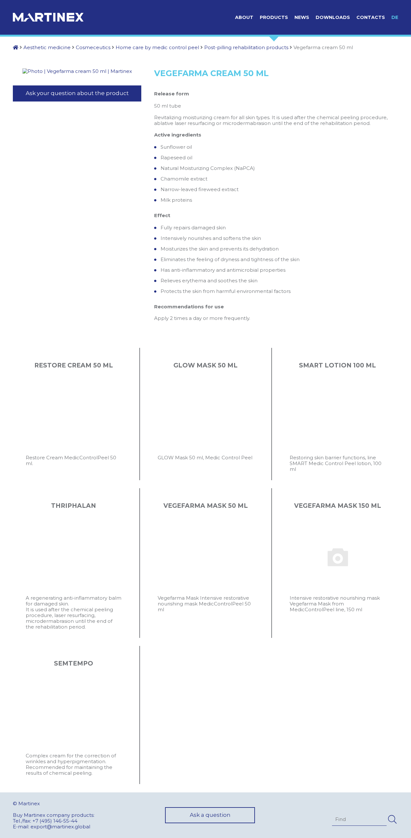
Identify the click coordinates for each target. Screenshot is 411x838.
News (301, 17)
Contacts (370, 17)
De (394, 17)
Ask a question (210, 815)
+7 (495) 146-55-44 (54, 821)
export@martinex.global (60, 827)
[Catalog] (15, 47)
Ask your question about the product (77, 93)
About (244, 17)
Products (274, 17)
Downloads (333, 17)
